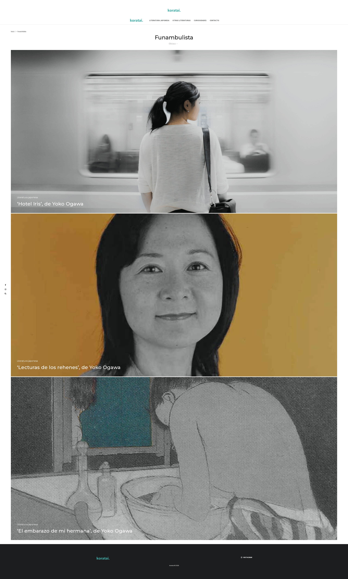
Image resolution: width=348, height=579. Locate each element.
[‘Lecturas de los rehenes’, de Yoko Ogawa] (174, 295)
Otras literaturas (182, 20)
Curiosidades (200, 20)
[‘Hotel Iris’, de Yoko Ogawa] (174, 131)
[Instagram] (5, 289)
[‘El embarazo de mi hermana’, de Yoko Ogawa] (174, 458)
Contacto (214, 20)
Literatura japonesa (159, 20)
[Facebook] (5, 285)
